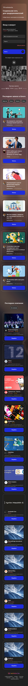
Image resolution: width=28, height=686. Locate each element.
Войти (5, 51)
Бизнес (11, 101)
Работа (23, 101)
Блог (17, 677)
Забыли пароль (21, 45)
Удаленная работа (15, 679)
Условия (16, 676)
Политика (21, 676)
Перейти (14, 338)
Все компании (14, 308)
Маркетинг (5, 101)
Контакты (8, 677)
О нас (13, 677)
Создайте (5, 30)
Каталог (21, 677)
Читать (14, 129)
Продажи (18, 101)
